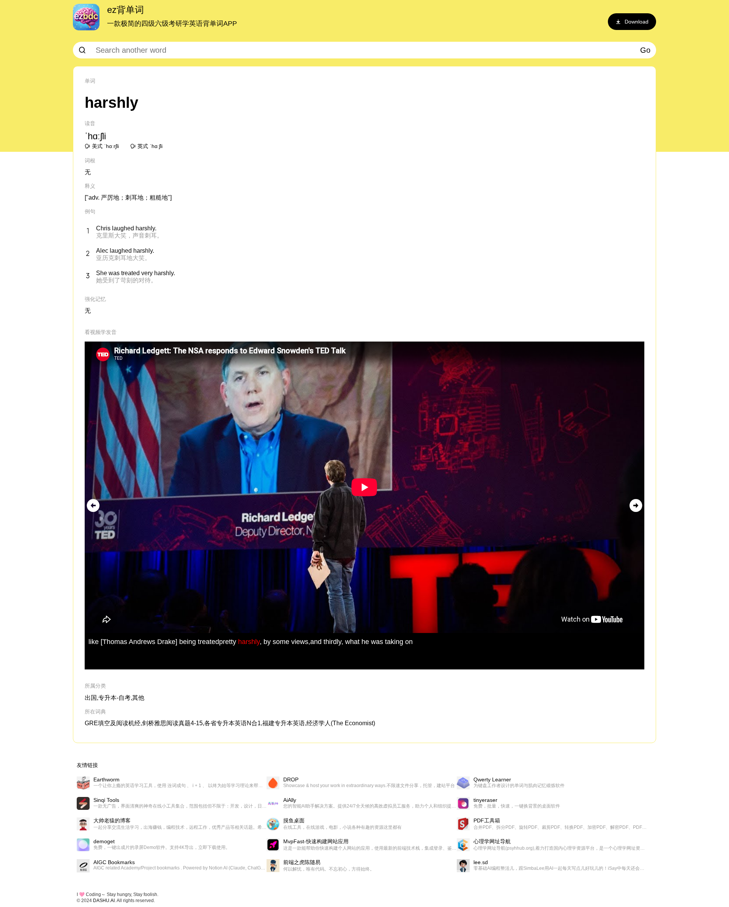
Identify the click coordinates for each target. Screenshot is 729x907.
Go (645, 50)
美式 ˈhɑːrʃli (105, 146)
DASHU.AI (104, 900)
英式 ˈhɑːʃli (150, 146)
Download (637, 22)
